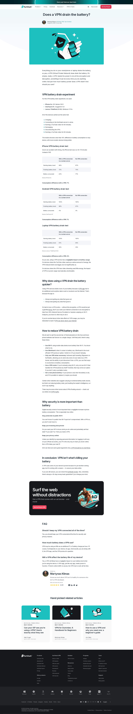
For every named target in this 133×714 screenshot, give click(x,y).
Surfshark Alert (40, 663)
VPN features (55, 661)
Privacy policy (99, 710)
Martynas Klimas (51, 21)
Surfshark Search (41, 668)
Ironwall (38, 680)
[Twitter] (74, 585)
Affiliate (85, 658)
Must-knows (28, 625)
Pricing (45, 6)
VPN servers (55, 666)
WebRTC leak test (103, 668)
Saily (38, 683)
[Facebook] (69, 585)
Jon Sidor (88, 637)
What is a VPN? (55, 658)
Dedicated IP (55, 668)
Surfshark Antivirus (41, 666)
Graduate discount (87, 666)
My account (94, 6)
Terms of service (107, 710)
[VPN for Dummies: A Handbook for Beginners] (66, 613)
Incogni (38, 678)
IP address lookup (103, 663)
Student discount (87, 663)
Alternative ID (40, 661)
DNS (100, 658)
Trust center (70, 671)
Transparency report (72, 678)
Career (69, 673)
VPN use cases (55, 663)
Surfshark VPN (40, 658)
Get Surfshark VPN (39, 507)
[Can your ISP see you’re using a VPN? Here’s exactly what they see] (36, 613)
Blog (25, 623)
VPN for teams (71, 658)
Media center (71, 668)
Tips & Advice (68, 21)
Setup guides (102, 680)
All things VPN (60, 21)
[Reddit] (76, 585)
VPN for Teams (70, 6)
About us (70, 666)
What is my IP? (102, 661)
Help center (101, 678)
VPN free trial (55, 675)
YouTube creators (87, 661)
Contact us (70, 680)
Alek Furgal (27, 637)
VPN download (55, 673)
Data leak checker (103, 670)
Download (52, 6)
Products (37, 6)
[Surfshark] (27, 7)
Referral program (87, 668)
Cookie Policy (91, 710)
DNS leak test (102, 666)
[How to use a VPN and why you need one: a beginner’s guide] (97, 613)
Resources (60, 6)
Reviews (54, 670)
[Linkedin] (72, 585)
